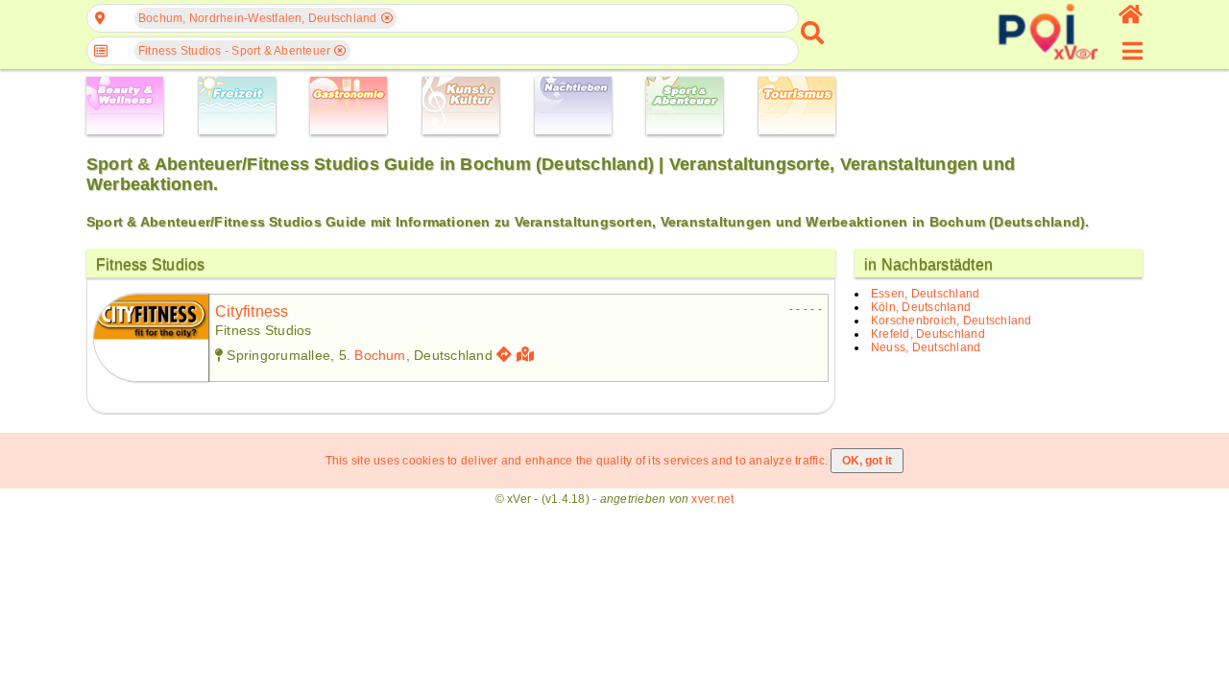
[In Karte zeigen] (528, 354)
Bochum (379, 355)
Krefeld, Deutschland (928, 334)
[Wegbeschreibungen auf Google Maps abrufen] (504, 354)
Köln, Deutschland (921, 307)
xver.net (712, 499)
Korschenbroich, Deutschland (951, 320)
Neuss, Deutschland (925, 347)
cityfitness (252, 311)
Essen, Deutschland (925, 293)
